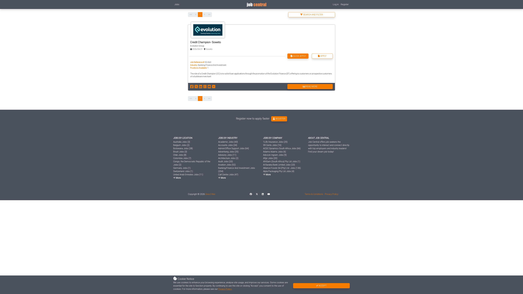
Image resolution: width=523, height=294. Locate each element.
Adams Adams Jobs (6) (274, 151)
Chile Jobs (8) (179, 155)
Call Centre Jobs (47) (228, 174)
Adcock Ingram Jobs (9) (275, 155)
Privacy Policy (331, 194)
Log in (336, 4)
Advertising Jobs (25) (228, 151)
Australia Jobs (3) (181, 142)
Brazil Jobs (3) (180, 151)
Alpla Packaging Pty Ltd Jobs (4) (278, 171)
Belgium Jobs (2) (181, 145)
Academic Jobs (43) (228, 142)
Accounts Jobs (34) (227, 145)
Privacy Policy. (225, 289)
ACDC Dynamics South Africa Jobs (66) (282, 148)
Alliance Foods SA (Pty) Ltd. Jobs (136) (282, 168)
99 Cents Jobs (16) (272, 145)
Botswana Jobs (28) (183, 148)
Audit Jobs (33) (225, 161)
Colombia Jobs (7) (182, 158)
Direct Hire (210, 194)
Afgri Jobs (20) (270, 158)
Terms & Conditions (314, 194)
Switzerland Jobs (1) (183, 171)
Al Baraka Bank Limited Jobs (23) (279, 164)
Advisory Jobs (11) (227, 155)
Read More (311, 86)
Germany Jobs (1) (182, 168)
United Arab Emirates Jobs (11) (188, 174)
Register (345, 4)
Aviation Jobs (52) (227, 164)
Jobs (176, 4)
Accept (322, 285)
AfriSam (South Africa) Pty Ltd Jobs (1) (281, 161)
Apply (323, 56)
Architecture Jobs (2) (228, 158)
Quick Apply (299, 56)
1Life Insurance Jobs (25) (275, 142)
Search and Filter (312, 14)
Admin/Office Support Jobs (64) (233, 148)
